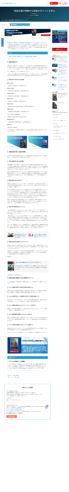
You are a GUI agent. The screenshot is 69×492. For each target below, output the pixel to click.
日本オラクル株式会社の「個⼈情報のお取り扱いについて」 (15, 410)
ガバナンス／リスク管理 (58, 139)
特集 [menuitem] (37, 3)
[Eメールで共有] (2, 46)
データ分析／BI (57, 136)
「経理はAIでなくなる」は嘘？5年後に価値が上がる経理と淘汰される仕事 (62, 66)
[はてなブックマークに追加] (2, 43)
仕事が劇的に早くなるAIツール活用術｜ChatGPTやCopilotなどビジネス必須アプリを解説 (62, 87)
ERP (8, 329)
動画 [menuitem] (24, 3)
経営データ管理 (16, 377)
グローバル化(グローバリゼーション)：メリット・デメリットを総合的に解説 (62, 79)
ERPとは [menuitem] (20, 3)
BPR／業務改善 (57, 130)
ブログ (7, 20)
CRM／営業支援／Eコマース (59, 133)
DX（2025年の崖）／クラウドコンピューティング (59, 127)
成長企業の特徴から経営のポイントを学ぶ (21, 20)
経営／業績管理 (11, 20)
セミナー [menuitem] (28, 3)
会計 (55, 117)
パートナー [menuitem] (42, 3)
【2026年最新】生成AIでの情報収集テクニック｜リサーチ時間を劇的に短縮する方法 (62, 72)
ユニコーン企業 (15, 44)
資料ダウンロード (53, 3)
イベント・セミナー (60, 52)
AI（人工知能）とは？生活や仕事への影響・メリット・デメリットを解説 (62, 60)
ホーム (3, 20)
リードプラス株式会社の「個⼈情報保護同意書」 (14, 408)
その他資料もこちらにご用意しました (14, 275)
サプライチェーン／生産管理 (59, 120)
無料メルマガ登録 (63, 3)
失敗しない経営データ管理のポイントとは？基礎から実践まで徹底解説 (23, 56)
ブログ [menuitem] (33, 3)
